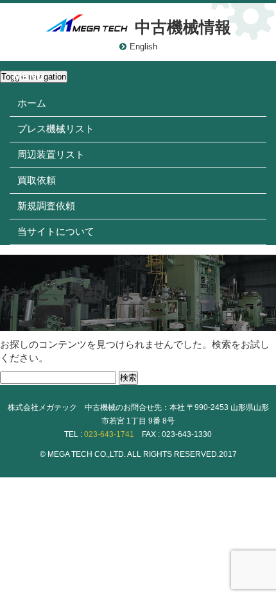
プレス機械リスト (55, 128)
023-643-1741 (109, 434)
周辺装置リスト (51, 154)
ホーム (31, 103)
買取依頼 (36, 180)
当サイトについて (55, 231)
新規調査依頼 (46, 205)
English (143, 46)
